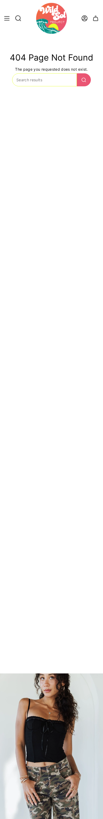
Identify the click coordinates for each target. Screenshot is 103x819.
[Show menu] (7, 18)
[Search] (84, 79)
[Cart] (95, 18)
